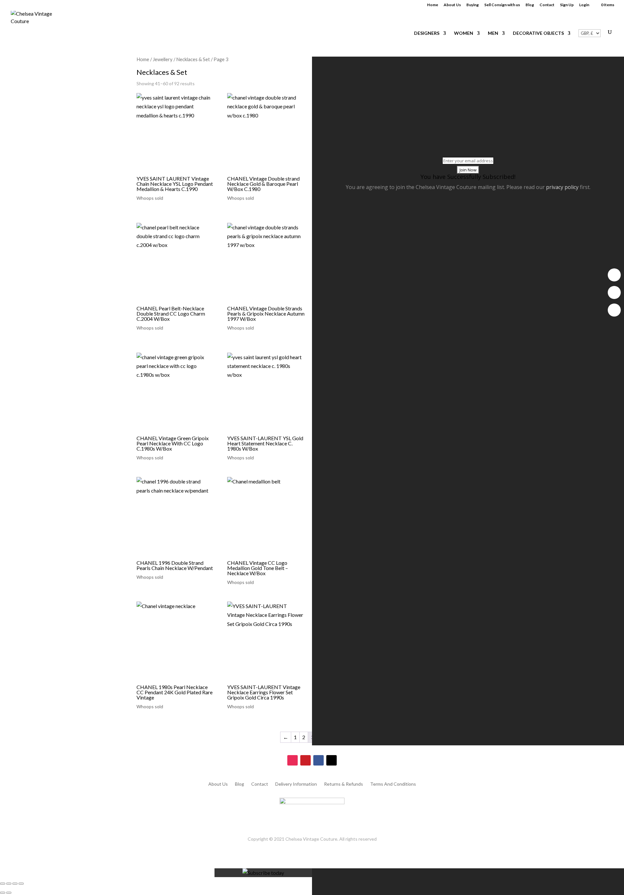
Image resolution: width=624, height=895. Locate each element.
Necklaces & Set (193, 59)
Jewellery (163, 59)
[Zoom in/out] (2, 884)
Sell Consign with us (502, 5)
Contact (547, 5)
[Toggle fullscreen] (8, 884)
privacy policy (562, 187)
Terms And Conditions (393, 784)
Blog (530, 5)
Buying (472, 5)
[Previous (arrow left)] (2, 893)
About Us (452, 5)
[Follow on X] (331, 760)
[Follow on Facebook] (318, 760)
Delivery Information (296, 784)
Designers (426, 33)
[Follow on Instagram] (292, 760)
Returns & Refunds (343, 784)
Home (432, 5)
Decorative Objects (538, 33)
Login (584, 5)
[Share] (15, 884)
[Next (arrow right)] (8, 893)
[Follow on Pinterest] (305, 760)
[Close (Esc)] (21, 884)
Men (493, 33)
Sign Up (567, 5)
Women (463, 33)
